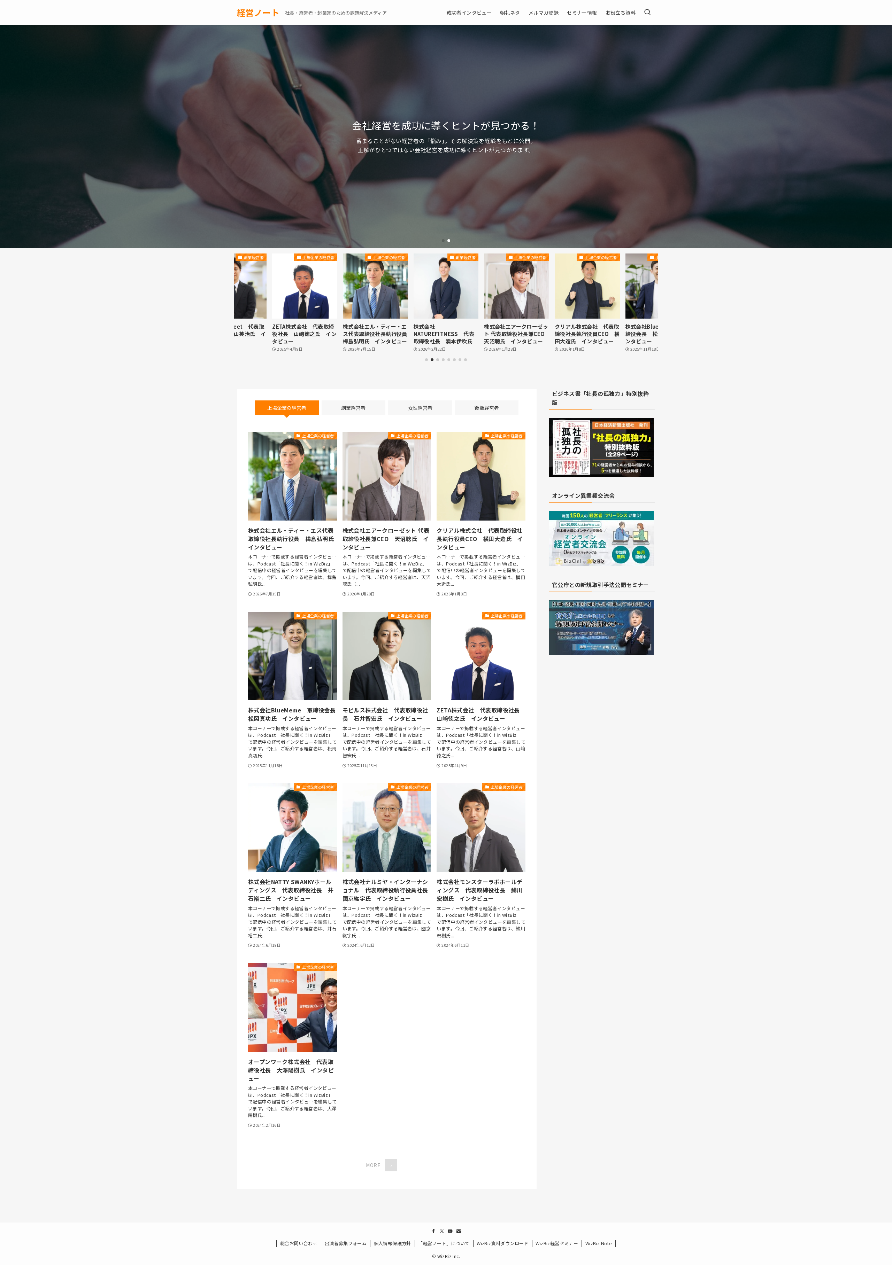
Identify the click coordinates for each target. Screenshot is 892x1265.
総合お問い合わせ (298, 1243)
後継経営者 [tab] (487, 407)
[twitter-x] (442, 1231)
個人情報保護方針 (392, 1243)
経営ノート (258, 12)
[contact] (458, 1231)
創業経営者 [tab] (353, 407)
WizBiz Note (598, 1243)
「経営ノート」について (443, 1243)
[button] (443, 240)
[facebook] (433, 1231)
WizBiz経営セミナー (557, 1243)
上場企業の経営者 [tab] (286, 407)
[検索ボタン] (647, 12)
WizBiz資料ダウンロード (503, 1243)
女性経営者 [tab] (420, 407)
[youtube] (450, 1231)
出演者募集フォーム (346, 1243)
